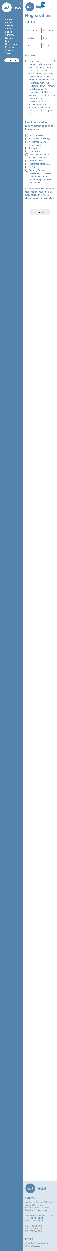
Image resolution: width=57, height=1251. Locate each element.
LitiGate (32, 167)
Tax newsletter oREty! (39, 138)
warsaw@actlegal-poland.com (39, 1215)
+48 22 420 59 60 (35, 1220)
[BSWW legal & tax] (34, 6)
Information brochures (39, 164)
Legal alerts (34, 151)
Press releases (36, 160)
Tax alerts (33, 148)
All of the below (36, 135)
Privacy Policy (46, 198)
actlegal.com (12, 60)
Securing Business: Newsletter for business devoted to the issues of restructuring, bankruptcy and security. (41, 176)
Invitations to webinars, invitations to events (40, 156)
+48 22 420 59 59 (35, 1218)
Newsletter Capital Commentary (37, 143)
